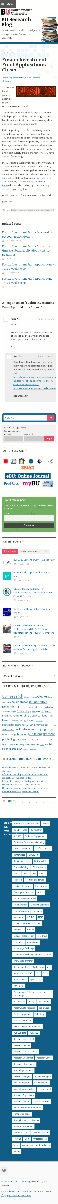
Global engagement (40, 905)
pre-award (44, 1008)
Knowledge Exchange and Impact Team (32, 954)
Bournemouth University (18, 14)
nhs (50, 725)
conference (20, 707)
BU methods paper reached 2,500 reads (31, 574)
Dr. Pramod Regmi (9, 712)
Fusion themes (20, 905)
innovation (39, 721)
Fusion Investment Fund (29, 210)
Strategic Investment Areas (26, 1120)
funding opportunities (33, 715)
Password (28, 434)
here (48, 178)
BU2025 (17, 836)
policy (31, 1002)
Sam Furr (9, 81)
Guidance (36, 78)
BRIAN (46, 824)
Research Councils (38, 740)
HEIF (40, 917)
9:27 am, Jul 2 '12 (47, 319)
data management (22, 861)
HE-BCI (30, 917)
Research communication (25, 1051)
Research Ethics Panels (24, 1064)
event (48, 711)
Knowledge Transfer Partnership (29, 967)
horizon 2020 (17, 721)
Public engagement (22, 1014)
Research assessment (24, 1039)
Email (6, 513)
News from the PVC (23, 973)
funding (14, 715)
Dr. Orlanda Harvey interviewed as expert (31, 611)
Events (6, 715)
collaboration (20, 702)
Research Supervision (24, 1095)
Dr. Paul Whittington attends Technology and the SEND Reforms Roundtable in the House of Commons (33, 629)
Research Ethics (43, 1058)
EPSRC (17, 873)
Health (6, 720)
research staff (44, 1089)
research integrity (43, 1076)
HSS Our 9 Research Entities (27, 923)
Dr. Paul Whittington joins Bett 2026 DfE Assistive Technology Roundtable (34, 647)
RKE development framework (26, 745)
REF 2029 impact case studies (28, 1026)
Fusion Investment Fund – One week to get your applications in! (27, 234)
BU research (12, 696)
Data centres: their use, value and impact (21, 784)
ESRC (38, 712)
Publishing (39, 1014)
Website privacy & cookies (37, 1191)
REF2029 (34, 1033)
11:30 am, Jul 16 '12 (47, 356)
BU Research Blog (16, 22)
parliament (18, 986)
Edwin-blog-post (26, 711)
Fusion (28, 78)
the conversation (40, 1132)
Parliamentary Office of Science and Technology (30, 994)
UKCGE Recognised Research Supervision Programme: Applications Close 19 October (33, 593)
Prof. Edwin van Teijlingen (31, 729)
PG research (19, 1002)
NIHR (54, 725)
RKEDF (42, 745)
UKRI (8, 801)
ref (16, 740)
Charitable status (10, 1191)
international (32, 942)
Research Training (41, 1101)
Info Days (42, 936)
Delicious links (40, 861)
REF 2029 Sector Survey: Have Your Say (34, 559)
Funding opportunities (14, 78)
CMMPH (42, 696)
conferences (19, 855)
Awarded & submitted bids (26, 824)
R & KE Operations (22, 1020)
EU (42, 711)
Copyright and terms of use (16, 1195)
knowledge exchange (14, 724)
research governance (23, 1070)
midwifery (36, 725)
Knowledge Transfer (23, 961)
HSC (25, 721)
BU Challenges (20, 830)
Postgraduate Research (24, 1008)
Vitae (16, 1145)
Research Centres (22, 1045)
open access (8, 729)
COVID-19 (34, 855)
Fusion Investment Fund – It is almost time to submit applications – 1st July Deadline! (27, 250)
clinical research (30, 697)
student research (21, 1132)
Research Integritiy (22, 1076)
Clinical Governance (23, 848)
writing (17, 1151)
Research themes (22, 1101)
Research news (41, 1083)
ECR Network (39, 867)
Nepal (44, 724)
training (17, 748)
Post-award (43, 1002)
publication (20, 734)
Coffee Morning (43, 848)
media (28, 725)
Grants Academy (21, 911)
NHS (45, 973)
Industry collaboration (24, 936)
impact (31, 720)
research (25, 739)
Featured (18, 880)
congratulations (33, 707)
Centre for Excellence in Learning (29, 842)
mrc (49, 967)
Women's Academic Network (36, 1145)
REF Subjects (20, 1033)
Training (17, 1139)
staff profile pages (22, 1114)
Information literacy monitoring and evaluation (23, 781)
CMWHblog (6, 702)
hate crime (18, 917)
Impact (30, 930)
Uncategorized (47, 210)
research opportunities (24, 1089)
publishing (8, 739)
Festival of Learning (22, 886)
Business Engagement (35, 836)
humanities (19, 930)
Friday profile (41, 886)
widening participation (30, 749)
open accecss (20, 979)
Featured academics (34, 880)
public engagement (41, 734)
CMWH (50, 697)
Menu (10, 4)
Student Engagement (23, 1126)
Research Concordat (23, 1058)
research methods (22, 1083)
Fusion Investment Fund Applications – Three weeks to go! (28, 266)
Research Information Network (28, 759)
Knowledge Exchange (24, 948)
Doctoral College (47, 707)
